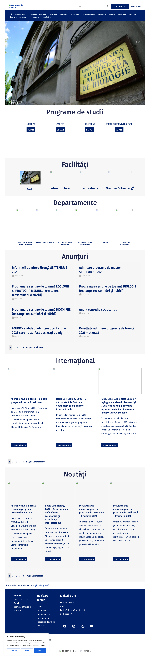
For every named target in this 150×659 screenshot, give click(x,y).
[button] (120, 6)
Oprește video (136, 42)
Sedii (30, 189)
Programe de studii (75, 112)
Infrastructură (60, 188)
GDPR (62, 606)
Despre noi (42, 610)
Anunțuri (75, 256)
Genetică (105, 242)
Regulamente (43, 614)
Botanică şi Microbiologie (45, 242)
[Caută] (107, 6)
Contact (40, 625)
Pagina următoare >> (35, 347)
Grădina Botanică (118, 188)
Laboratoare (90, 188)
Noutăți (75, 474)
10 (23, 576)
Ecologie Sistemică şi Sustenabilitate (85, 243)
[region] (26, 644)
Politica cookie (67, 602)
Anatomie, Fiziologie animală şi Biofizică (25, 243)
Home (40, 606)
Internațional (75, 361)
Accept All (40, 650)
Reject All (27, 650)
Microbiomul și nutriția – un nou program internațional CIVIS (23, 509)
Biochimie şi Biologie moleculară (65, 243)
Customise (13, 650)
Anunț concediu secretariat (98, 309)
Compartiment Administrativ (125, 243)
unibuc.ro (64, 614)
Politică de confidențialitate (73, 610)
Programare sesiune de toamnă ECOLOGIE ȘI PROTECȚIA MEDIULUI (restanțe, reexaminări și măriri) (40, 291)
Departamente (75, 203)
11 (23, 462)
